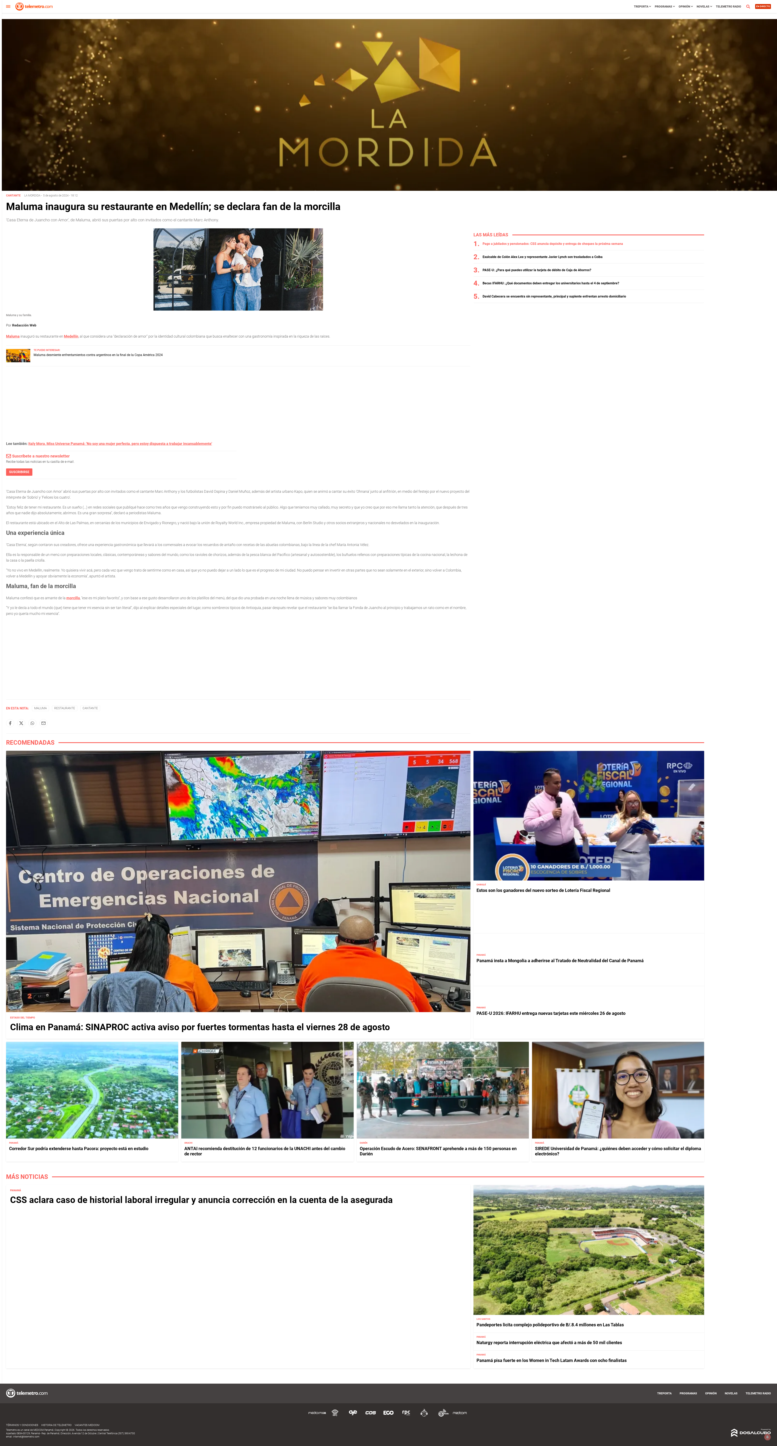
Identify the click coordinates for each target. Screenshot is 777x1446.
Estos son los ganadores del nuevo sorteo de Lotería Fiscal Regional (543, 890)
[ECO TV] (388, 1416)
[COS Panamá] (371, 1416)
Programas (663, 6)
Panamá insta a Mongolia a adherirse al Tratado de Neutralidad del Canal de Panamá (560, 960)
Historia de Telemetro (56, 1425)
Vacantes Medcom (87, 1425)
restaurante (64, 708)
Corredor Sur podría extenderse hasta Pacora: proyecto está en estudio (78, 1148)
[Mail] (43, 723)
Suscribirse (19, 472)
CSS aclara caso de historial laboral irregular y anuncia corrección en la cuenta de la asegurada (201, 1200)
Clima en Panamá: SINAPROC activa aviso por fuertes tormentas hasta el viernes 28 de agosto (200, 1027)
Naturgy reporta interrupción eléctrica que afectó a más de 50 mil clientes (549, 1342)
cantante (90, 708)
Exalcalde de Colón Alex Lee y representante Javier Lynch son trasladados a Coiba (543, 257)
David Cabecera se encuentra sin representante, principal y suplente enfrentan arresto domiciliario (554, 296)
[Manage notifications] (767, 1437)
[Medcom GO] (317, 1416)
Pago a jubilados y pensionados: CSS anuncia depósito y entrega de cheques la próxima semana (553, 244)
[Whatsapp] (32, 723)
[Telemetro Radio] (442, 1416)
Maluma (40, 708)
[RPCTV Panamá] (335, 1416)
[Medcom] (460, 1416)
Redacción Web (24, 325)
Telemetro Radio (728, 6)
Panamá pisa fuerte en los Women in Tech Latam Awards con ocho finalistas (552, 1360)
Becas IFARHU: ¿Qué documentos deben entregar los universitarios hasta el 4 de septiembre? (551, 283)
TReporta (641, 6)
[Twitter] (21, 723)
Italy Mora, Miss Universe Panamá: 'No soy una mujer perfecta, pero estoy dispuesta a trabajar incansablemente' (120, 443)
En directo (763, 6)
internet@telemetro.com (26, 1436)
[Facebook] (10, 723)
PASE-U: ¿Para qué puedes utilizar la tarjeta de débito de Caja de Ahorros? (537, 270)
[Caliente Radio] (424, 1416)
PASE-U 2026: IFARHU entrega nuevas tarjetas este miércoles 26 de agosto (551, 1013)
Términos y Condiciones (22, 1425)
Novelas (703, 6)
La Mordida (32, 195)
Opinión (684, 6)
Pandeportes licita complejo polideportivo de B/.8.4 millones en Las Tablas (550, 1324)
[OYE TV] (353, 1416)
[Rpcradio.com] (406, 1416)
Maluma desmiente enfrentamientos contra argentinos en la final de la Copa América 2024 (98, 355)
